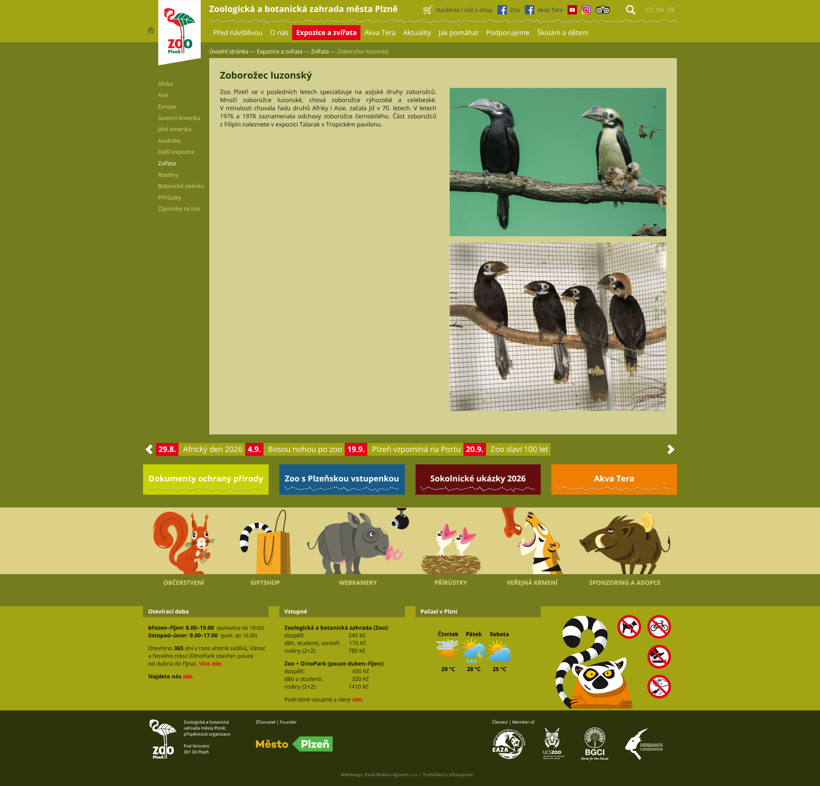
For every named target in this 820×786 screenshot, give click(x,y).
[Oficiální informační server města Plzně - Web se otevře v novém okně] (294, 744)
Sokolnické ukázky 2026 (478, 478)
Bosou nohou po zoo (305, 449)
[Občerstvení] (184, 540)
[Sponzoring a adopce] (625, 541)
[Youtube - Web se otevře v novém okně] (572, 12)
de (671, 10)
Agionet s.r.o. (405, 774)
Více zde (210, 663)
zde (187, 676)
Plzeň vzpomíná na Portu (416, 449)
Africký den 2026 (213, 449)
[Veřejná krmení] (532, 540)
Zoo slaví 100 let (519, 449)
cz (649, 10)
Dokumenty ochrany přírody (206, 478)
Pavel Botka (376, 774)
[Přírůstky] (451, 540)
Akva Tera (614, 478)
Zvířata (320, 51)
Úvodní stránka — (232, 51)
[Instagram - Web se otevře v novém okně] (586, 12)
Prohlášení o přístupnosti (448, 774)
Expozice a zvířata (280, 51)
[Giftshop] (265, 540)
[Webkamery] (358, 541)
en (660, 10)
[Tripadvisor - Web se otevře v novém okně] (603, 12)
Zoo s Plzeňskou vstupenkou (342, 478)
